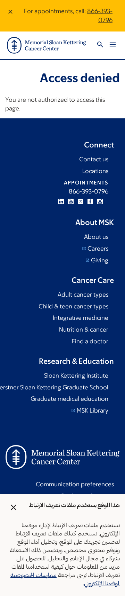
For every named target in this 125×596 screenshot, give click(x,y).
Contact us (93, 159)
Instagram (100, 201)
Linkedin (61, 201)
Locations (95, 171)
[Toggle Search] (100, 45)
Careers (97, 248)
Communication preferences (75, 484)
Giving (99, 260)
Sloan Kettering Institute (76, 375)
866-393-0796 (88, 191)
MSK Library (91, 410)
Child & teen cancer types (73, 306)
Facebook (90, 201)
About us (96, 236)
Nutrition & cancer (83, 329)
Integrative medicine (80, 317)
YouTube (71, 201)
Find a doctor (90, 341)
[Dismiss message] (10, 16)
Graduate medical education (69, 398)
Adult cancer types (83, 294)
